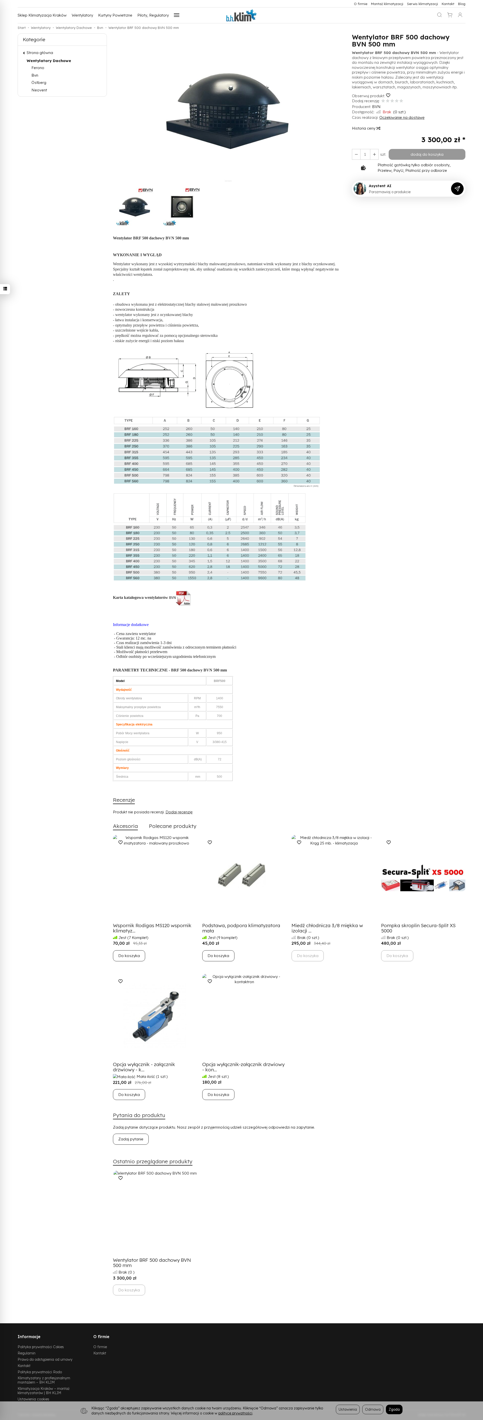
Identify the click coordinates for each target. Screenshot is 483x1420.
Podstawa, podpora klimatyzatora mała (241, 928)
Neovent (39, 90)
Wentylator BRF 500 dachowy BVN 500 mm (152, 1262)
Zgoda (394, 1409)
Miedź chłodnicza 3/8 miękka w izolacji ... (327, 928)
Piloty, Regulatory (153, 15)
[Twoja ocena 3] (392, 101)
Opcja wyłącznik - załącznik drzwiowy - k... (144, 1067)
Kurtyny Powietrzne (115, 15)
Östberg (38, 82)
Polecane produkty (172, 826)
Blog (461, 4)
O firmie (360, 4)
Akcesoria (125, 826)
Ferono (37, 67)
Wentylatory (82, 15)
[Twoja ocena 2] (387, 101)
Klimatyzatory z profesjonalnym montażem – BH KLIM (44, 1380)
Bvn (34, 75)
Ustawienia (348, 1409)
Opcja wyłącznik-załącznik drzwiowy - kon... (243, 1067)
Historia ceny (364, 128)
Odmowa (373, 1409)
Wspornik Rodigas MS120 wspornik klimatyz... (152, 928)
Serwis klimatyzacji (422, 4)
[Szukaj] (439, 15)
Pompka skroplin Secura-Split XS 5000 (418, 928)
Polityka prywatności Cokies (41, 1347)
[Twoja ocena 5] (401, 101)
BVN (376, 106)
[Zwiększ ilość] (356, 154)
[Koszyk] (450, 15)
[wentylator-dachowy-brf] (230, 379)
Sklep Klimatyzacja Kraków (42, 15)
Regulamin (26, 1353)
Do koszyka (129, 955)
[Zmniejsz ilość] (374, 154)
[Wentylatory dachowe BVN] (183, 597)
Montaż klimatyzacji (387, 4)
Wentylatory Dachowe (49, 60)
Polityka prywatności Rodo (40, 1372)
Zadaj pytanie (130, 1139)
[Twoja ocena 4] (396, 101)
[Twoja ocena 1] (383, 101)
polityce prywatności (235, 1413)
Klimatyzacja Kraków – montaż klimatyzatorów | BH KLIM (43, 1390)
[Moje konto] (460, 15)
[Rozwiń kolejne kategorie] (176, 15)
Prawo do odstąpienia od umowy (45, 1359)
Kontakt (448, 4)
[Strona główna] (241, 15)
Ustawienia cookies (33, 1399)
